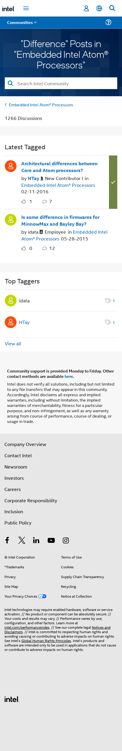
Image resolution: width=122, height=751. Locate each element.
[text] (24, 201)
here (69, 376)
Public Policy (17, 522)
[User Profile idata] (11, 218)
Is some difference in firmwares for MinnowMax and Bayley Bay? (60, 220)
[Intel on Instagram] (66, 540)
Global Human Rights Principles (46, 640)
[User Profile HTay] (11, 165)
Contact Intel (18, 455)
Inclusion (13, 511)
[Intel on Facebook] (7, 540)
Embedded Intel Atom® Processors (41, 104)
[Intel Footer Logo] (11, 698)
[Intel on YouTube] (51, 540)
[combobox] (61, 83)
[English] (99, 8)
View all (13, 343)
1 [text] (30, 201)
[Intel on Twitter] (22, 540)
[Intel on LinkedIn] (36, 540)
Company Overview (25, 444)
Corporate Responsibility (30, 500)
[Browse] (21, 26)
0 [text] (30, 248)
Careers (12, 489)
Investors (14, 477)
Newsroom (15, 466)
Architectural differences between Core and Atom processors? (59, 167)
